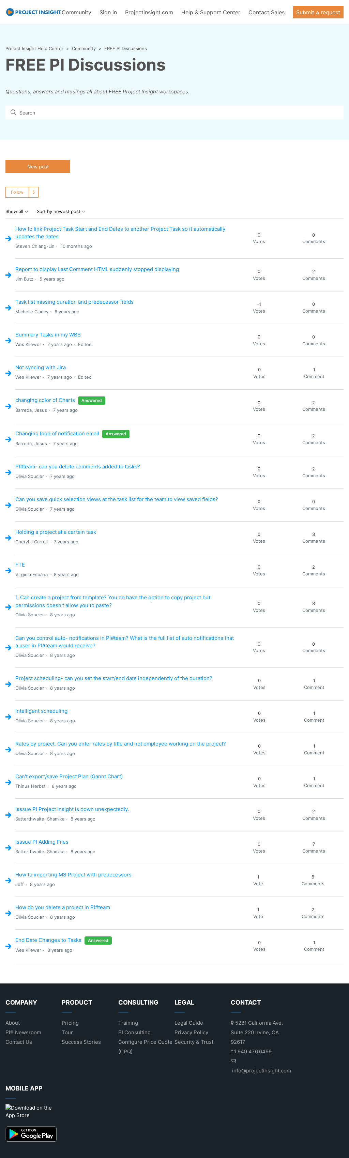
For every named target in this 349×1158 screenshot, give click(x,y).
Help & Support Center (210, 12)
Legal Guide (188, 1023)
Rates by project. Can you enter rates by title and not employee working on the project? (120, 743)
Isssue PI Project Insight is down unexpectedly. (72, 809)
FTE (20, 564)
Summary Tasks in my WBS (48, 334)
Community (76, 12)
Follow (17, 192)
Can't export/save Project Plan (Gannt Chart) (69, 776)
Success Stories (81, 1042)
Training (128, 1023)
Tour (67, 1032)
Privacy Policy (191, 1032)
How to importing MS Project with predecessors (73, 874)
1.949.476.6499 (252, 1051)
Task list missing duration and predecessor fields (74, 302)
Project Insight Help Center (34, 48)
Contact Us (18, 1042)
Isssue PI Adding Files (42, 842)
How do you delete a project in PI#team (62, 907)
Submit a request (318, 12)
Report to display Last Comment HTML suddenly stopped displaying (97, 269)
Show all (15, 211)
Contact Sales (266, 12)
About (12, 1023)
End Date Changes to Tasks (48, 940)
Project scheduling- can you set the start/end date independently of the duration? (113, 678)
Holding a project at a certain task (55, 532)
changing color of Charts (45, 400)
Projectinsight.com (149, 12)
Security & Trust (193, 1042)
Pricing (70, 1023)
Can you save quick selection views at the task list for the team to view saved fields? (116, 499)
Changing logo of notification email (57, 433)
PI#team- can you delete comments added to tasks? (77, 466)
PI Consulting (134, 1032)
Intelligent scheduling (41, 711)
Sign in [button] (108, 12)
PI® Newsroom (23, 1032)
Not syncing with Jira (40, 367)
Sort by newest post (59, 211)
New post (38, 166)
